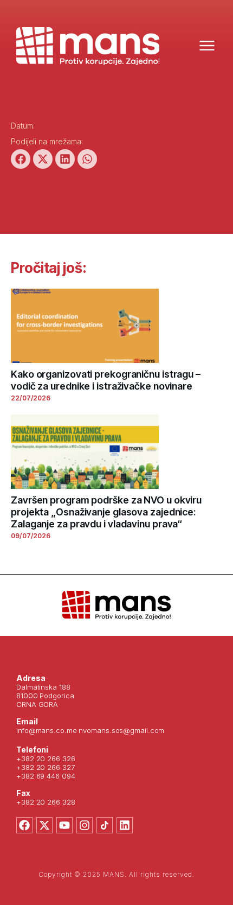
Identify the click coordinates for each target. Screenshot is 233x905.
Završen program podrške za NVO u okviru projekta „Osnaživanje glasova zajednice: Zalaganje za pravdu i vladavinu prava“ (106, 512)
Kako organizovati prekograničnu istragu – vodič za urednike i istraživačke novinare (105, 380)
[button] (20, 159)
